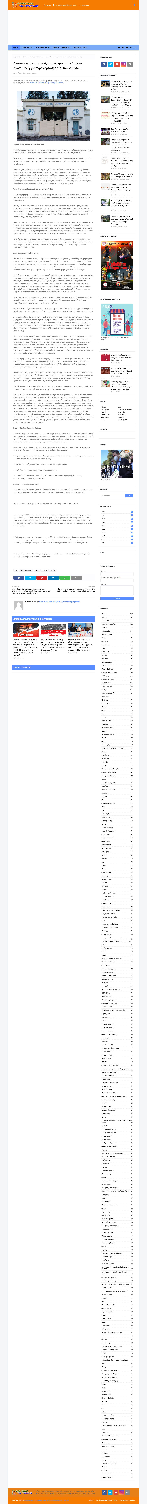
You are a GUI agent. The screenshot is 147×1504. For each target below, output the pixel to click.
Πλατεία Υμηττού (117, 896)
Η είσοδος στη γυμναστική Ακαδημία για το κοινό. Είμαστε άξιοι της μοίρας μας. (121, 204)
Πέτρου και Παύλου (117, 914)
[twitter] (123, 47)
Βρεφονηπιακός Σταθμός (117, 769)
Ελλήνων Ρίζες (117, 1160)
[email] (134, 47)
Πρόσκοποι (117, 1113)
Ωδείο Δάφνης (117, 1257)
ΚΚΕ (24, 57)
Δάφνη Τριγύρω (123, 420)
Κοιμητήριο (117, 1432)
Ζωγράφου (117, 1422)
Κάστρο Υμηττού (117, 979)
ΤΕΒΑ (117, 1353)
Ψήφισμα (117, 1041)
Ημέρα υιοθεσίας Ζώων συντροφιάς (117, 1425)
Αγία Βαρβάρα (117, 841)
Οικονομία (121, 412)
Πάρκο (37, 570)
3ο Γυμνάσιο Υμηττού (117, 1143)
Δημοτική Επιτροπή (117, 789)
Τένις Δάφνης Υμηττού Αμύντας (117, 1253)
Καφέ (117, 955)
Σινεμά (117, 731)
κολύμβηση (117, 1215)
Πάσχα (117, 865)
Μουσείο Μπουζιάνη (117, 831)
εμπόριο (117, 1126)
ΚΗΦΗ (117, 1198)
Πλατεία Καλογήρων (117, 969)
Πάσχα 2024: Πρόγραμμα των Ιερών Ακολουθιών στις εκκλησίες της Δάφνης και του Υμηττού (122, 162)
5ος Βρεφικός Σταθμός (117, 1377)
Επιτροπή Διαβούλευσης (117, 1065)
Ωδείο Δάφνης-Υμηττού (117, 1082)
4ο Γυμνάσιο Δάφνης (117, 1222)
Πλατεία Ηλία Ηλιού (117, 1239)
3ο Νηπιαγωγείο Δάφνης (117, 1188)
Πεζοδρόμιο (117, 834)
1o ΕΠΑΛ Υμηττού (117, 1024)
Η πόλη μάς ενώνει (117, 803)
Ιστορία (117, 714)
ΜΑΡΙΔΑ (117, 855)
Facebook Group (43, 83)
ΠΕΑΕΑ (117, 1450)
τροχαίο (117, 1367)
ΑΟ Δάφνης (117, 676)
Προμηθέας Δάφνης (117, 1243)
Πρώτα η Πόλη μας (117, 893)
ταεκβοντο (117, 1260)
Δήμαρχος (117, 696)
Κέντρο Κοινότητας (117, 962)
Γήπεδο (117, 1103)
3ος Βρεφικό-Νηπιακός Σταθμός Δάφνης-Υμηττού (117, 1273)
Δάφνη (103, 407)
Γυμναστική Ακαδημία (117, 917)
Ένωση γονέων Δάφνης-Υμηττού (117, 748)
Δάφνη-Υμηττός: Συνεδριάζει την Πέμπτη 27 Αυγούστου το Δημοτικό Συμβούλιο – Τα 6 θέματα (121, 101)
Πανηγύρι (117, 762)
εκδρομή (117, 986)
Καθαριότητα (117, 721)
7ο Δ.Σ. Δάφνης (117, 1055)
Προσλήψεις (105, 415)
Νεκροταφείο (117, 1201)
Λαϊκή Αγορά (117, 1329)
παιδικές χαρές (117, 1477)
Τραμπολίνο (117, 1456)
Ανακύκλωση (117, 786)
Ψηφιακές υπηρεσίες (117, 1463)
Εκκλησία (121, 417)
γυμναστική (117, 1212)
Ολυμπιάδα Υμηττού (117, 1017)
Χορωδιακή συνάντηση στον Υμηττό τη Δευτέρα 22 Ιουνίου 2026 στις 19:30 (121, 371)
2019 (117, 536)
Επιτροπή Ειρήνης (117, 1415)
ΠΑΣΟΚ (117, 810)
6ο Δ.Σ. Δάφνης (117, 1288)
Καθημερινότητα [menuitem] (79, 47)
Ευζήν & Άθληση (117, 948)
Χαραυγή (117, 931)
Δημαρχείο (117, 1150)
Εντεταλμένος (117, 1319)
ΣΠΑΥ (117, 945)
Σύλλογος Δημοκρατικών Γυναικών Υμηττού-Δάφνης (117, 1121)
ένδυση (117, 1467)
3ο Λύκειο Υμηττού (117, 1219)
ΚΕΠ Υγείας (117, 793)
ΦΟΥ (117, 710)
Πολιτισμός (121, 415)
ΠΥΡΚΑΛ (44, 570)
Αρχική (48, 5)
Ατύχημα (117, 858)
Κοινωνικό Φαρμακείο (117, 1439)
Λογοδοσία (117, 900)
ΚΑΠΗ (117, 779)
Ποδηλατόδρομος (117, 1170)
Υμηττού (117, 1460)
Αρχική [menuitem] (15, 47)
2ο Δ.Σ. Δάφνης (117, 934)
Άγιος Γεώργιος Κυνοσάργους (117, 989)
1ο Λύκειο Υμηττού (117, 1027)
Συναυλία (117, 800)
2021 (117, 529)
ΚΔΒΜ (117, 1322)
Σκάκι (117, 1117)
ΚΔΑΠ (117, 951)
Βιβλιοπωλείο (117, 1394)
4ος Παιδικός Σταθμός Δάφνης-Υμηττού (117, 1284)
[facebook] (119, 47)
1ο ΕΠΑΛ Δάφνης (117, 1045)
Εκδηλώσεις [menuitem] (26, 47)
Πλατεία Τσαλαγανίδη (117, 1076)
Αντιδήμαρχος (117, 852)
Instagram (53, 83)
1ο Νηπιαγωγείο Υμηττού (117, 1048)
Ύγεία (117, 1388)
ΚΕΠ (117, 920)
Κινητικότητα (117, 1107)
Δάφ (117, 1405)
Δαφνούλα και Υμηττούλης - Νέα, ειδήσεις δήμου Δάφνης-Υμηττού (46, 1500)
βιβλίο (117, 1177)
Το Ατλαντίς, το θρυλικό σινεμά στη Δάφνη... (120, 130)
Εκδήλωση (117, 621)
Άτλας (117, 1301)
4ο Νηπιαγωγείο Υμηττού (117, 1281)
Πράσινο (117, 869)
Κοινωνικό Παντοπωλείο (117, 1436)
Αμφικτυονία (117, 1391)
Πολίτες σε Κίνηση (117, 669)
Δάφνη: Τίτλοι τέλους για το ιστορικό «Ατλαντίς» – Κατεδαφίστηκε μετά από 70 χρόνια (122, 85)
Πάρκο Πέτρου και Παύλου (117, 910)
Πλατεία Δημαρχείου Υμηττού (116, 941)
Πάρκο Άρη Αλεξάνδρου (117, 924)
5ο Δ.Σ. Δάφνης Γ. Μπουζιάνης (117, 958)
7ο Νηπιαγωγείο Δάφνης (117, 1226)
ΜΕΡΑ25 (117, 1167)
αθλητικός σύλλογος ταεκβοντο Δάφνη (117, 1360)
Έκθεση (117, 883)
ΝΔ (117, 862)
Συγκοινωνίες (117, 1174)
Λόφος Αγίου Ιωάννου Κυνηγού (117, 1332)
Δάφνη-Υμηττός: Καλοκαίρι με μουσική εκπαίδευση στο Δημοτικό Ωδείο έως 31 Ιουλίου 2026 (122, 117)
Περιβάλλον (117, 965)
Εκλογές (103, 412)
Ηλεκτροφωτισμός (117, 838)
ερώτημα (117, 1470)
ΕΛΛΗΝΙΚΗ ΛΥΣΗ (117, 1229)
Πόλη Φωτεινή (117, 686)
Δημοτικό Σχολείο (117, 1312)
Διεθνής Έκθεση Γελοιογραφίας (117, 1153)
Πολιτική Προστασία (117, 745)
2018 (117, 539)
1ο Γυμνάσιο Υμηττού (117, 1132)
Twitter (60, 83)
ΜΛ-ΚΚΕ (117, 1339)
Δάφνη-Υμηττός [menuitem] (41, 47)
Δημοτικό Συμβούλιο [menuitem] (59, 47)
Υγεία (103, 420)
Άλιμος (117, 1298)
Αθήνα (117, 741)
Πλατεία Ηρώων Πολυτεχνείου (117, 1346)
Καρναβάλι (117, 1163)
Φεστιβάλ (117, 983)
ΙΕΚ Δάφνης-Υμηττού (117, 1000)
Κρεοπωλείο (117, 1443)
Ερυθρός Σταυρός (117, 1419)
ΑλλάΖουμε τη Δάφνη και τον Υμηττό (117, 1096)
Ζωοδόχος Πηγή (117, 827)
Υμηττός (52, 570)
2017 (117, 543)
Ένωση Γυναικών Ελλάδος (117, 1093)
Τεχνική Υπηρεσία (117, 1357)
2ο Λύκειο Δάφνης (117, 1263)
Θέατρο (117, 717)
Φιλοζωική (117, 758)
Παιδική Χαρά (117, 903)
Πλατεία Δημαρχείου (117, 783)
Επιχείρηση (117, 814)
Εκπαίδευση (105, 410)
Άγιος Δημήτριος (117, 727)
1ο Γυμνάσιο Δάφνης (117, 1129)
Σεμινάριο (117, 1250)
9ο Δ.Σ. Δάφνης (117, 1089)
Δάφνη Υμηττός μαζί (117, 976)
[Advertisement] (73, 27)
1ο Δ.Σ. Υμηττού (117, 1136)
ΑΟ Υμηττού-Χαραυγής (117, 1146)
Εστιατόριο (117, 1038)
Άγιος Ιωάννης (117, 848)
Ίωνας (117, 1384)
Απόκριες (117, 886)
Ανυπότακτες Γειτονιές (117, 1034)
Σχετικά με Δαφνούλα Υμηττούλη (66, 5)
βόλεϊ (117, 1363)
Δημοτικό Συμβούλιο (125, 410)
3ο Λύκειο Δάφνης (117, 1031)
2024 (117, 519)
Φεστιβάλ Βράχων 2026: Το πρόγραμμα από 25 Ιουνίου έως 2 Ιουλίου (121, 357)
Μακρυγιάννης (117, 879)
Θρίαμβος (117, 1195)
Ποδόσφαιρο (117, 907)
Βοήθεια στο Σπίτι (117, 1398)
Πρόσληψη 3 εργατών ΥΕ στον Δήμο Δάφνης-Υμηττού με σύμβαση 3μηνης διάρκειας (122, 220)
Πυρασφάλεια (117, 872)
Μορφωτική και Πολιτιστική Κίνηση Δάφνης (117, 938)
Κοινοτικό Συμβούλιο (117, 772)
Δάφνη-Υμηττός (117, 1308)
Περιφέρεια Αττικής (117, 776)
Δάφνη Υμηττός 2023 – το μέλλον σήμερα (117, 1191)
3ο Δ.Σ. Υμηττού (117, 1184)
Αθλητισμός (105, 417)
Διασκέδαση (117, 817)
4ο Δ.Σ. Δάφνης (117, 1086)
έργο (117, 1020)
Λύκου (117, 1336)
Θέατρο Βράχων (117, 662)
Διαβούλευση (117, 1058)
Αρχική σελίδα (17, 57)
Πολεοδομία (117, 1079)
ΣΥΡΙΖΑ (117, 738)
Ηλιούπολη (117, 755)
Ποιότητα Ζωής (117, 821)
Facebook (33, 83)
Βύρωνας (117, 659)
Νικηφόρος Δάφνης (117, 1446)
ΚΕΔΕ (117, 1429)
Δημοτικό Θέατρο (117, 996)
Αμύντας (117, 655)
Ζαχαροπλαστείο (117, 1232)
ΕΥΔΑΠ (117, 1315)
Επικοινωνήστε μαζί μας (127, 1500)
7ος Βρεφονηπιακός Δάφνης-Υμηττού (117, 1291)
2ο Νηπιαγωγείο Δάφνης (117, 1374)
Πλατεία (117, 796)
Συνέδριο (117, 1453)
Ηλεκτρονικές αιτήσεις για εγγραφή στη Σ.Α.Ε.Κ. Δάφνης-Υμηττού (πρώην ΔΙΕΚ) (121, 189)
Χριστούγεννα (117, 703)
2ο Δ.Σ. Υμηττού (117, 1139)
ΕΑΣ (117, 1408)
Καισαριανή (117, 1325)
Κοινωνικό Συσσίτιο (117, 1110)
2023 (117, 522)
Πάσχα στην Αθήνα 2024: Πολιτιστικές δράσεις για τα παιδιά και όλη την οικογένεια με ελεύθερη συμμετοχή (121, 145)
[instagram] (131, 47)
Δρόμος (117, 752)
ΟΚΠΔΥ (117, 765)
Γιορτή (117, 707)
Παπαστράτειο (117, 1236)
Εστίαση (117, 889)
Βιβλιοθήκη (117, 993)
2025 (117, 515)
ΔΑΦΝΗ (117, 1401)
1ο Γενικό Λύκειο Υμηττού (117, 1181)
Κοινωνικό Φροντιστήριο (117, 1003)
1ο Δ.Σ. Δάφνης (117, 1007)
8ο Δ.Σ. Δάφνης (117, 1294)
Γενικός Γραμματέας (117, 1305)
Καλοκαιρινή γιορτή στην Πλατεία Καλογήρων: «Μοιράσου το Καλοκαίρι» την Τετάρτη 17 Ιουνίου (121, 386)
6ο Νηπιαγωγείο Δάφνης (117, 1381)
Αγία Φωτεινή (117, 845)
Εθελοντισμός (117, 683)
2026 (117, 512)
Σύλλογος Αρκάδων (117, 972)
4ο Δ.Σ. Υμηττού (117, 1051)
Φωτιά (117, 1208)
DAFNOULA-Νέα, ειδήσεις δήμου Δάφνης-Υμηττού (59, 602)
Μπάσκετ (117, 641)
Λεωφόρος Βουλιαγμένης (116, 1072)
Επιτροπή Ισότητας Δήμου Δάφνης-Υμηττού (117, 1069)
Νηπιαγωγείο (117, 1014)
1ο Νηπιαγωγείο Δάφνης (117, 1370)
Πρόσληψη (117, 724)
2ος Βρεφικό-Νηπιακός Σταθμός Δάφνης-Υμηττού (117, 1268)
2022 (117, 525)
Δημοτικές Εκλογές (117, 693)
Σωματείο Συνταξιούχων (117, 1350)
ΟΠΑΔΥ (117, 824)
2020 (117, 532)
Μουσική (117, 876)
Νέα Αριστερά (117, 1343)
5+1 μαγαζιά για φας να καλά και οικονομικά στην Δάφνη (122, 175)
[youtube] (126, 47)
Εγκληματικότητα (117, 679)
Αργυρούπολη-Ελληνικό (117, 1100)
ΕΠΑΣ (117, 1412)
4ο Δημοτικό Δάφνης (117, 1277)
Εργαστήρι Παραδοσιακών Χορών (117, 1010)
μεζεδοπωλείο (117, 1474)
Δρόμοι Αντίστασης (117, 1157)
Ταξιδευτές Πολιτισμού (117, 1205)
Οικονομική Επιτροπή (117, 672)
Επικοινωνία (85, 5)
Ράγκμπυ (117, 1246)
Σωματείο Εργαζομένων (117, 927)
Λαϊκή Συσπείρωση (25, 570)
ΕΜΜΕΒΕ (117, 1062)
